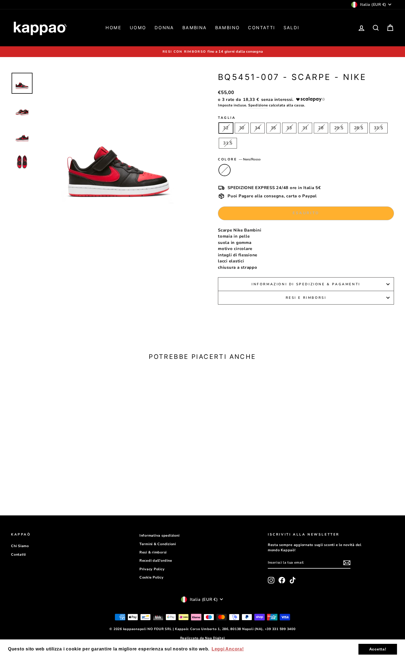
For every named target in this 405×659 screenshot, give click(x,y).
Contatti (261, 27)
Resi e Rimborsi (306, 297)
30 (242, 128)
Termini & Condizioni (157, 544)
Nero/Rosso (224, 170)
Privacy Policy (152, 569)
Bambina (194, 27)
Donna (164, 27)
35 (273, 128)
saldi (291, 27)
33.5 (378, 128)
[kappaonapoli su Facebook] (282, 580)
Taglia (227, 117)
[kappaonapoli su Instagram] (271, 580)
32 (226, 128)
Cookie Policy (151, 577)
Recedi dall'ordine (155, 560)
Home (113, 27)
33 (289, 128)
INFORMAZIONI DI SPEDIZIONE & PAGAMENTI (306, 284)
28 (321, 128)
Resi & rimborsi (153, 552)
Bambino (227, 27)
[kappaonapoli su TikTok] (292, 580)
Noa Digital (215, 638)
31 (305, 128)
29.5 (339, 128)
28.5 (358, 128)
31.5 (228, 143)
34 (257, 128)
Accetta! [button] (378, 649)
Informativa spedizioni (159, 535)
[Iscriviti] (346, 563)
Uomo (138, 27)
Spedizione (258, 105)
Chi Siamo (20, 546)
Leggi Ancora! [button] (228, 649)
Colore (239, 159)
